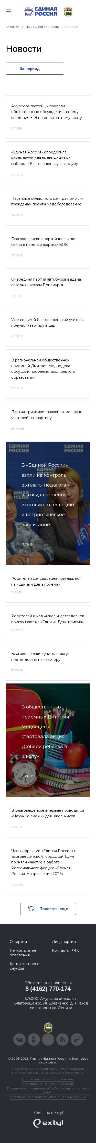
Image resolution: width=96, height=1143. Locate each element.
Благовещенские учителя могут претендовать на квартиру (40, 656)
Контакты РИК (65, 950)
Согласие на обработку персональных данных (48, 1097)
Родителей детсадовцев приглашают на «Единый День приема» (46, 581)
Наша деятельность (42, 27)
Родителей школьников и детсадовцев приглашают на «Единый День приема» (47, 619)
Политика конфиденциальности (48, 1084)
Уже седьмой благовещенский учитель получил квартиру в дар (47, 322)
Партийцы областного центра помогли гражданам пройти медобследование (47, 201)
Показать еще (53, 908)
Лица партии (64, 941)
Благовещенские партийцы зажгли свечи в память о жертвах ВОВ (43, 242)
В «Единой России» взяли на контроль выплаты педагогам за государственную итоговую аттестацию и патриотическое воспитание (48, 494)
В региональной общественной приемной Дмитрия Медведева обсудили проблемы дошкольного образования (43, 369)
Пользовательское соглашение (48, 1079)
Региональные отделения (23, 952)
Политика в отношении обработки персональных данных (48, 1090)
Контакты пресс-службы (25, 966)
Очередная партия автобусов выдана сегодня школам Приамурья (46, 282)
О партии (18, 941)
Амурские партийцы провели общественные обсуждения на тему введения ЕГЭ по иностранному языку (46, 112)
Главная (12, 27)
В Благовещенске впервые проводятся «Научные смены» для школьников (47, 813)
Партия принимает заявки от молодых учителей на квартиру (46, 415)
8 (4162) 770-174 (48, 988)
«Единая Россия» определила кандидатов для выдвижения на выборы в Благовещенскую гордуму (44, 158)
